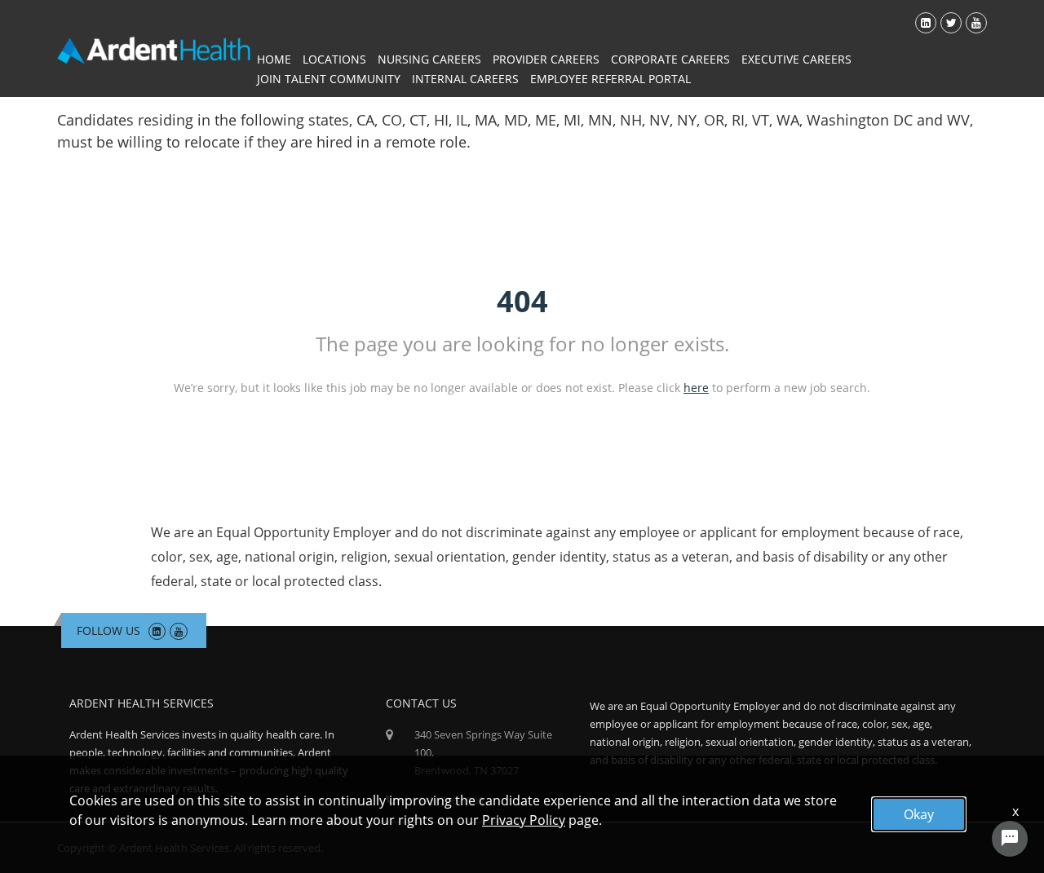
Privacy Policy (523, 820)
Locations (334, 59)
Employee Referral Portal (610, 78)
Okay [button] (919, 814)
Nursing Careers (429, 59)
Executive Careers (796, 59)
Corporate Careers (670, 59)
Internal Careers (465, 78)
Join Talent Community (328, 78)
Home (274, 59)
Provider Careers (546, 59)
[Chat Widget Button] (1010, 839)
